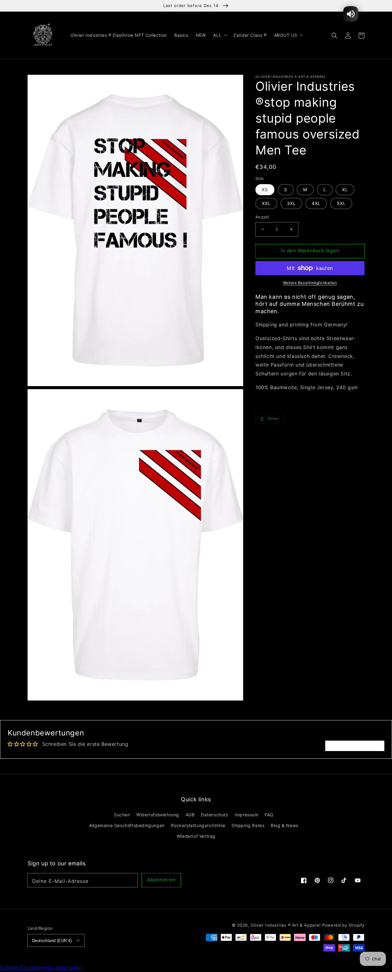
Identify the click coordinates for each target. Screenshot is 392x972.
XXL (266, 203)
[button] (334, 35)
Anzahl (262, 217)
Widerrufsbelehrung (157, 814)
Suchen (122, 814)
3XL (291, 203)
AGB (190, 814)
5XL (341, 203)
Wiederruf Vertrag (196, 836)
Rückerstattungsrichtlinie (198, 825)
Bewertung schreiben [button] (355, 746)
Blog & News (284, 825)
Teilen (273, 418)
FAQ (269, 814)
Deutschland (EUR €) (52, 940)
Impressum (246, 814)
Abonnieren (161, 880)
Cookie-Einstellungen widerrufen (40, 967)
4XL (316, 203)
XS (265, 189)
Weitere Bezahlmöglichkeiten (310, 282)
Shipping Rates (248, 825)
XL (345, 189)
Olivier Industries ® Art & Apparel (285, 925)
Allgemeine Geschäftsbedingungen (127, 825)
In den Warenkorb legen (310, 250)
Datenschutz (214, 814)
